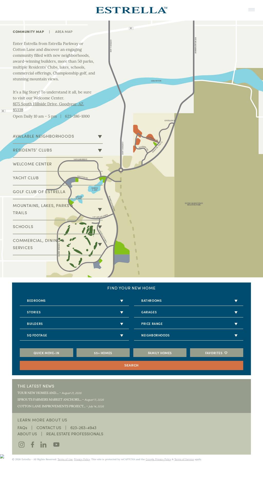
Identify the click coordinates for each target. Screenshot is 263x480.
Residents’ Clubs (32, 150)
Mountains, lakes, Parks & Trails (43, 209)
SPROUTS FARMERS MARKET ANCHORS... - (60, 399)
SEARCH (131, 365)
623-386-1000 (77, 117)
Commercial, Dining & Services (38, 244)
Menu (251, 10)
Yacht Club (26, 177)
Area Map (63, 31)
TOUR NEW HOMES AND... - (49, 393)
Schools (23, 226)
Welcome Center (32, 163)
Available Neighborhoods (43, 136)
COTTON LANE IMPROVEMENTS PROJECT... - (60, 406)
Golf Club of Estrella (39, 191)
